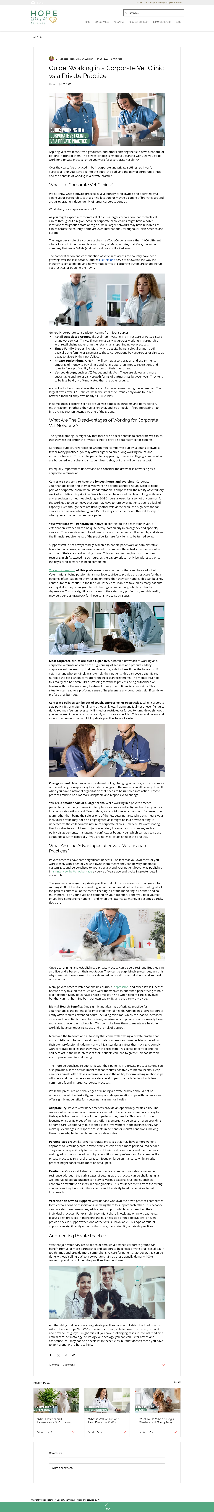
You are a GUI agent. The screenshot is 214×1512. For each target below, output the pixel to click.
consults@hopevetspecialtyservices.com (163, 2)
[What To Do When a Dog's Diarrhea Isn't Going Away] (157, 1400)
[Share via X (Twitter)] (58, 1354)
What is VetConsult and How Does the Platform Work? (103, 1420)
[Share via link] (73, 1354)
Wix (99, 1499)
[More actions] (163, 59)
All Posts (37, 37)
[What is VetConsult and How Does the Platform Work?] (107, 1400)
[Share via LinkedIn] (65, 1354)
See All (177, 1382)
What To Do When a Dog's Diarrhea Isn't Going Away (156, 1420)
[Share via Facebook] (50, 1354)
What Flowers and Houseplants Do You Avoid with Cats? (54, 1420)
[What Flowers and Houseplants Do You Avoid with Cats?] (56, 1400)
